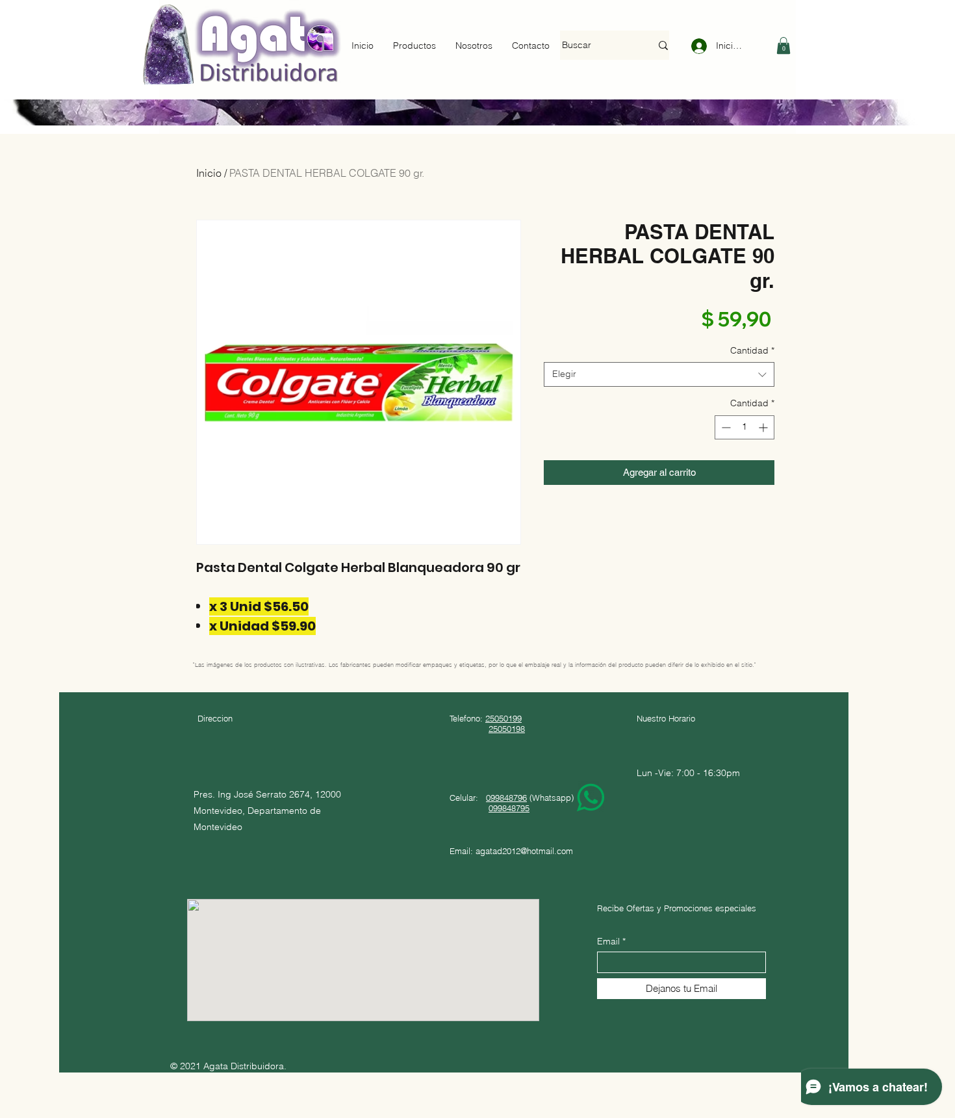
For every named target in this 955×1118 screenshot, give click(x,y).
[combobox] (659, 374)
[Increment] (764, 427)
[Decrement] (725, 427)
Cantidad (752, 350)
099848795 (509, 808)
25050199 (503, 718)
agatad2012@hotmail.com (524, 851)
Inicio (209, 172)
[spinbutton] (744, 427)
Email (608, 941)
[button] (783, 45)
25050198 (507, 728)
